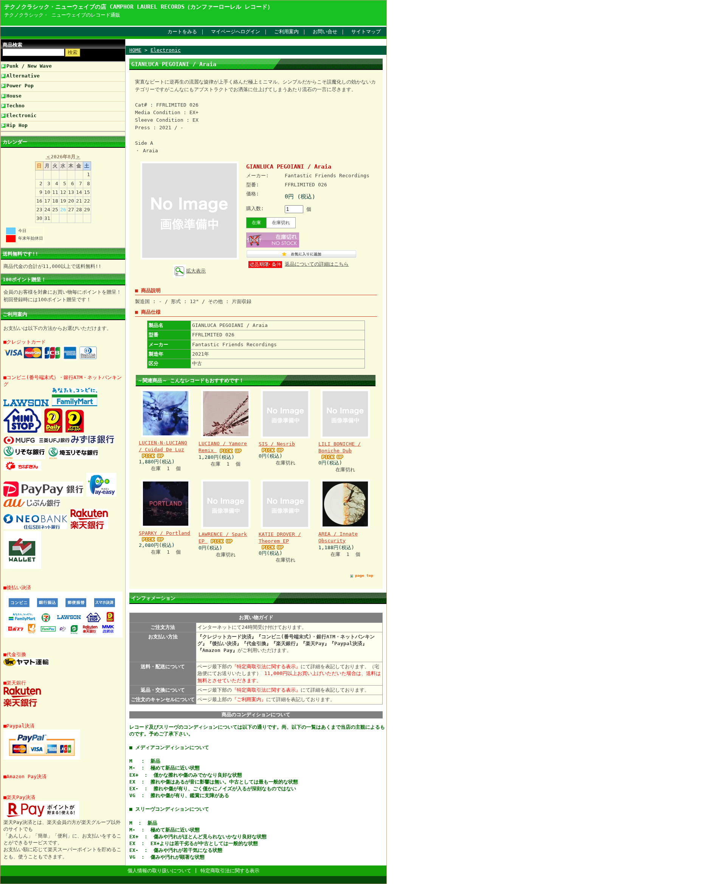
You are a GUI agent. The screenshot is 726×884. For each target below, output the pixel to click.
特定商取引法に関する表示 (229, 870)
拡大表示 (196, 271)
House (14, 96)
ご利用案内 (286, 31)
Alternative (23, 76)
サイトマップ (366, 31)
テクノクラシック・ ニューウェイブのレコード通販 (62, 15)
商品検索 (12, 45)
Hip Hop (17, 125)
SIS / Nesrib (277, 444)
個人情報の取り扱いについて (159, 870)
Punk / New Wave (29, 66)
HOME (135, 50)
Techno (15, 105)
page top (364, 575)
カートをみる (182, 31)
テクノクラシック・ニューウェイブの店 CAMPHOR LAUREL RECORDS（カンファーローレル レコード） (138, 6)
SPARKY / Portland (164, 533)
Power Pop (20, 85)
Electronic (21, 115)
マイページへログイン (235, 31)
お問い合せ (325, 31)
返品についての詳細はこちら (317, 264)
